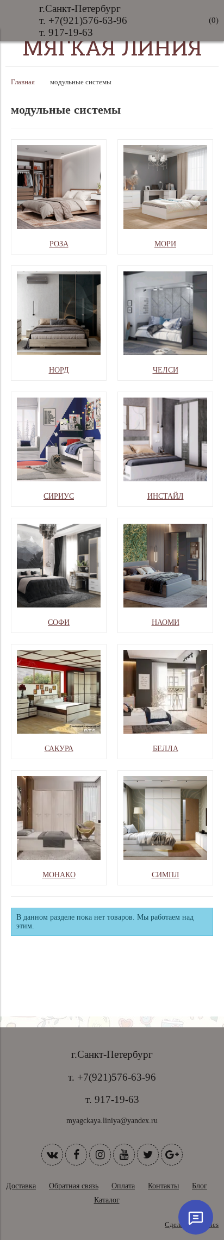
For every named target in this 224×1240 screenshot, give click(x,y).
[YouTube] (124, 1154)
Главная (23, 82)
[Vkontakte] (52, 1154)
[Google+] (172, 1154)
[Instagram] (100, 1154)
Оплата (123, 1186)
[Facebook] (76, 1154)
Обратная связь (73, 1186)
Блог (199, 1186)
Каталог (107, 1200)
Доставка (21, 1186)
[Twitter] (148, 1154)
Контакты (163, 1186)
